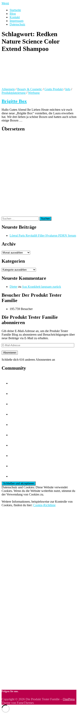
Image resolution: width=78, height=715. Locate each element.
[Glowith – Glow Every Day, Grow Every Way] (14, 435)
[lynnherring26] (14, 466)
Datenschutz (17, 24)
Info (67, 89)
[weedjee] (14, 445)
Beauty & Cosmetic (29, 89)
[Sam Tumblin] (14, 393)
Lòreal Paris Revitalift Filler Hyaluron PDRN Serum (43, 235)
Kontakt (15, 17)
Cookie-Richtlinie (44, 505)
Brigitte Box (14, 101)
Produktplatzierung (14, 92)
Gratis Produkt (53, 89)
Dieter (13, 286)
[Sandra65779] (14, 476)
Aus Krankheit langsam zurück (41, 286)
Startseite (15, 10)
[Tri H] (14, 424)
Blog (13, 13)
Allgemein (8, 89)
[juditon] (14, 383)
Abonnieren (9, 352)
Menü (5, 3)
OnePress (69, 699)
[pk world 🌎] (14, 455)
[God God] (14, 404)
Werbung (34, 92)
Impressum (16, 20)
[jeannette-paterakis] (14, 414)
